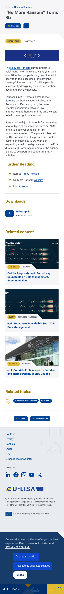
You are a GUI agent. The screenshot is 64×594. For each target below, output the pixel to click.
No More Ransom (20, 67)
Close (20, 574)
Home (8, 7)
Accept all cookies (26, 556)
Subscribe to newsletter (18, 458)
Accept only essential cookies (33, 565)
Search (59, 589)
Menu (51, 589)
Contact (10, 434)
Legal (8, 448)
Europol (9, 100)
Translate (15, 26)
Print (26, 25)
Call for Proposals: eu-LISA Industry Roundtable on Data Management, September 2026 (29, 277)
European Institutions (26, 401)
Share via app (42, 419)
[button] (21, 418)
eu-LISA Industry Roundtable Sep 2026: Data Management (31, 325)
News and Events (22, 7)
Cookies (10, 443)
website (38, 179)
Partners (46, 401)
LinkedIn (8, 475)
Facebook (16, 475)
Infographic (23, 211)
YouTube (31, 475)
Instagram (23, 474)
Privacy (9, 439)
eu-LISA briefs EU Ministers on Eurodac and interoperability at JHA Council (31, 372)
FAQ (7, 453)
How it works (20, 186)
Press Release (31, 173)
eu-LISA (14, 589)
